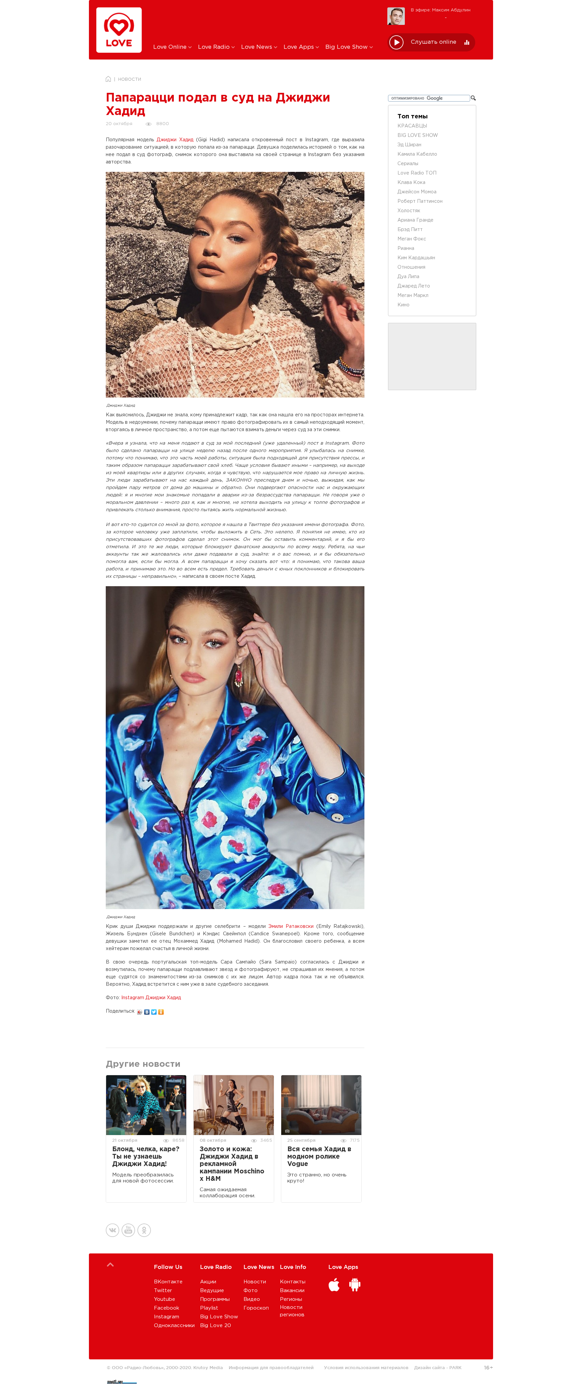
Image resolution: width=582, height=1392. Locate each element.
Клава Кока (411, 183)
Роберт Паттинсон (420, 201)
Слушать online (433, 42)
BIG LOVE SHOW (417, 136)
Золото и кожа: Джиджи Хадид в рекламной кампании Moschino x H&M (232, 1164)
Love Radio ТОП (417, 173)
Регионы (291, 1299)
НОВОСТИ (129, 79)
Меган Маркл (412, 296)
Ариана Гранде (415, 220)
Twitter (163, 1290)
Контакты (292, 1282)
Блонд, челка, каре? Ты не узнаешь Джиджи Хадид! (146, 1156)
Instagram (166, 1317)
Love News (257, 47)
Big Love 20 (215, 1325)
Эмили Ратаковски (291, 927)
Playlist (209, 1308)
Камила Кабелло (417, 154)
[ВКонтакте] (147, 1010)
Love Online (170, 47)
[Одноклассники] (161, 1010)
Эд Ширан (409, 145)
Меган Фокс (411, 239)
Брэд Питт (410, 230)
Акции (208, 1282)
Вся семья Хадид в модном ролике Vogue (319, 1156)
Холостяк (408, 211)
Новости (255, 1282)
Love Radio (214, 47)
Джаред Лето (413, 286)
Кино (403, 305)
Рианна (405, 249)
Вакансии (292, 1290)
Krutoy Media (208, 1367)
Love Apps (300, 47)
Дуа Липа (408, 277)
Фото (251, 1290)
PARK (455, 1367)
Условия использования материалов (366, 1367)
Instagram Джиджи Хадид (151, 998)
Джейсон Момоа (417, 192)
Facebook (166, 1308)
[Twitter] (154, 1010)
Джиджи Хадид (175, 140)
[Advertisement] (265, 21)
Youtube (164, 1299)
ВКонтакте (168, 1282)
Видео (252, 1299)
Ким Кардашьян (416, 258)
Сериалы (407, 164)
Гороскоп (256, 1308)
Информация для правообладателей (271, 1367)
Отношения (411, 267)
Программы (215, 1299)
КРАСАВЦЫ (412, 126)
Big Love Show (347, 47)
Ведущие (212, 1290)
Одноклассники (174, 1325)
